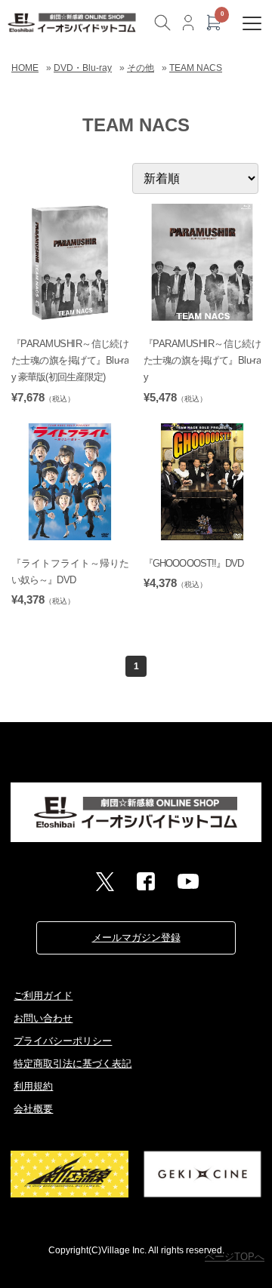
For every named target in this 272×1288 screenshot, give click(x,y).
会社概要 (33, 1108)
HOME (25, 68)
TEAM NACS (195, 68)
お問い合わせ (43, 1018)
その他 (140, 68)
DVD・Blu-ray (83, 68)
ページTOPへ (234, 1256)
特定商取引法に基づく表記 (72, 1063)
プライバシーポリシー (63, 1041)
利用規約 (33, 1086)
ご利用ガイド (43, 995)
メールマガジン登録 (136, 937)
